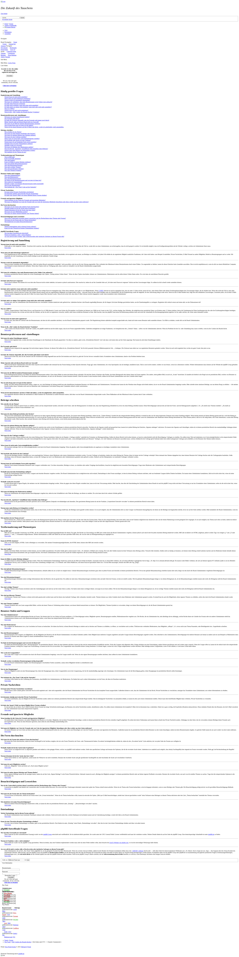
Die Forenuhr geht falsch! (12, 118)
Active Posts (11, 63)
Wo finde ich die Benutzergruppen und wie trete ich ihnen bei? (22, 180)
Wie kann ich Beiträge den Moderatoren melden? (18, 147)
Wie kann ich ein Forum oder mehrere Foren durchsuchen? (21, 207)
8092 (3, 911)
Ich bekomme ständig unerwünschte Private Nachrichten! (21, 193)
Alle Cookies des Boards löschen (21, 942)
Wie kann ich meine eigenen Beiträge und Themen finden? (21, 213)
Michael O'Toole (26, 947)
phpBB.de (211, 834)
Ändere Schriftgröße (10, 25)
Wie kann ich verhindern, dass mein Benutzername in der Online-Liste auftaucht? (28, 102)
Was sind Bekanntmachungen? (13, 165)
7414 (8, 914)
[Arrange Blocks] (9, 27)
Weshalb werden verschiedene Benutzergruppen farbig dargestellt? (24, 183)
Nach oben (7, 248)
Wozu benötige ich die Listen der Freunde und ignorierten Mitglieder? (25, 200)
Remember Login (10, 875)
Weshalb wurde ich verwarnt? (13, 145)
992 (3, 935)
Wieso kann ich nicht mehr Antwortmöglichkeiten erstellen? (22, 138)
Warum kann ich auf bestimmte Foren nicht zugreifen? (20, 142)
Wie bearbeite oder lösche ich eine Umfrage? (17, 140)
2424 (3, 926)
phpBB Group (47, 834)
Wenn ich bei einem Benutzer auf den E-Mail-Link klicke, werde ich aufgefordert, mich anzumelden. (34, 127)
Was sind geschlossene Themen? (14, 169)
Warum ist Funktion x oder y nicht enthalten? (17, 235)
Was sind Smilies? (9, 160)
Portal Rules (4, 49)
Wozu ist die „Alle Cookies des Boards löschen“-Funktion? (21, 112)
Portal (6, 24)
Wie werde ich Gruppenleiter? (13, 182)
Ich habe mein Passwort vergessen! (14, 103)
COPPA (101, 290)
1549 (3, 930)
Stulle (6, 932)
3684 (8, 923)
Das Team (7, 942)
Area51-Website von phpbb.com (118, 842)
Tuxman (15, 916)
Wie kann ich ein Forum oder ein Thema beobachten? (20, 220)
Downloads (4, 48)
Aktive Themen (5, 57)
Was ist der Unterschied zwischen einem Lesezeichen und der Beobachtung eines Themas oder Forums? (35, 218)
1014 (9, 932)
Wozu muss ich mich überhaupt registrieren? (17, 98)
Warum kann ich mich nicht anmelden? (15, 97)
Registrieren (8, 32)
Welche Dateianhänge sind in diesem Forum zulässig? (20, 226)
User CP (12, 49)
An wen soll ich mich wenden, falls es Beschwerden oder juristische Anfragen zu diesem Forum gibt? (34, 236)
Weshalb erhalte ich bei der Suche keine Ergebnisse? (19, 208)
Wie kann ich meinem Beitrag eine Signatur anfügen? (20, 135)
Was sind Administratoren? (12, 175)
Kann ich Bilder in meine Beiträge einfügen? (17, 162)
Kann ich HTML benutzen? (12, 158)
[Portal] (3, 1)
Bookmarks (13, 48)
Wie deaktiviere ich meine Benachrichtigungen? (18, 221)
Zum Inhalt (4, 13)
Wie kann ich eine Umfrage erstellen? (15, 137)
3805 (3, 921)
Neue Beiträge (12, 55)
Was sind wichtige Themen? (12, 167)
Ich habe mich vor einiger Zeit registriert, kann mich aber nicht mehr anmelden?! (28, 107)
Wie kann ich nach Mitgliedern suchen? (16, 212)
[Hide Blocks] (1, 37)
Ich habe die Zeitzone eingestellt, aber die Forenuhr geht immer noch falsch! (26, 120)
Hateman (15, 925)
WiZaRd (15, 919)
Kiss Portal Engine (10, 947)
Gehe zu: (5, 860)
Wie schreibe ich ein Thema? (12, 132)
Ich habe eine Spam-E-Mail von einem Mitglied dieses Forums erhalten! (25, 195)
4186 (3, 918)
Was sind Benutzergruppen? (12, 178)
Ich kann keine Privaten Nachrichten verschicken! (19, 192)
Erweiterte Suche (7, 19)
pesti (5, 923)
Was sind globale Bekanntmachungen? (15, 163)
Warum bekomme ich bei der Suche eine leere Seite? (19, 210)
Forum (11, 24)
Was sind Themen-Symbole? (12, 170)
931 (14, 937)
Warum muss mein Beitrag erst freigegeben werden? (19, 150)
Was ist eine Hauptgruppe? (12, 185)
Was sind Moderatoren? (11, 177)
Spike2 (15, 933)
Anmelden (7, 34)
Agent (15, 909)
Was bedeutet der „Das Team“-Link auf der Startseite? (20, 187)
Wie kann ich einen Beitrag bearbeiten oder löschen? (19, 133)
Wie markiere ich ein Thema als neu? (15, 152)
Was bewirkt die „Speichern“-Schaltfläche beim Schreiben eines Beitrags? (26, 149)
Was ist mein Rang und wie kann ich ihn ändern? (18, 125)
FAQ (5, 30)
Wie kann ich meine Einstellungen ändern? (17, 117)
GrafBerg (16, 928)
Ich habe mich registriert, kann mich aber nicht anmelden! (21, 105)
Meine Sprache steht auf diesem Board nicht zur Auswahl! (21, 122)
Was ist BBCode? (9, 157)
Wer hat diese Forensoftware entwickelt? (16, 233)
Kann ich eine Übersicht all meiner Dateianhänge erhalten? (21, 228)
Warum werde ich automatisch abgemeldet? (17, 100)
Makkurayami (8, 937)
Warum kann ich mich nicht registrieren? (16, 110)
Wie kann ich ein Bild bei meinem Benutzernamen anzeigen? (22, 123)
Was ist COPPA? (9, 108)
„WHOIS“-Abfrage (137, 851)
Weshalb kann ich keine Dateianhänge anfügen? (18, 143)
